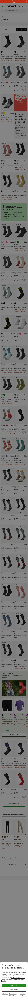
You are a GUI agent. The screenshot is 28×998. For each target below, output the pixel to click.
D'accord (14, 985)
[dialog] (14, 980)
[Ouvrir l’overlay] (14, 3)
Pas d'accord (14, 990)
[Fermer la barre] (26, 2)
